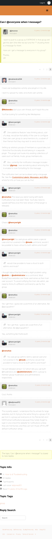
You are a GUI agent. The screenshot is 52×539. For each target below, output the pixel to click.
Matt (36, 529)
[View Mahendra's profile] (4, 80)
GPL (3, 534)
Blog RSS (42, 529)
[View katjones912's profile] (4, 403)
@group (13, 165)
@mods (29, 242)
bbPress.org (17, 529)
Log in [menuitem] (42, 3)
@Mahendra (7, 109)
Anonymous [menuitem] (49, 3)
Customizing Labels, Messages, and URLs (30, 177)
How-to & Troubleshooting (16, 474)
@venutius (6, 197)
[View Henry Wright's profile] (4, 123)
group (2, 503)
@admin (5, 275)
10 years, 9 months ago (42, 341)
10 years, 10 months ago (42, 30)
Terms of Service (27, 534)
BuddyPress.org (4, 10)
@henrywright (14, 222)
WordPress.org (7, 529)
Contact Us (10, 534)
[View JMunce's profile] (5, 31)
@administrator (18, 275)
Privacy (18, 534)
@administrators (24, 372)
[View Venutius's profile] (4, 101)
